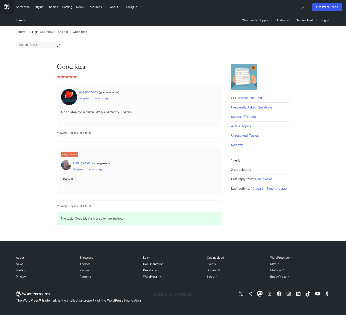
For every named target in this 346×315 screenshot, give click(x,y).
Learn (147, 257)
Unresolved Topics (245, 136)
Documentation (153, 264)
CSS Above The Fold (54, 31)
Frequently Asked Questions (251, 107)
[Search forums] (58, 45)
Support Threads (243, 117)
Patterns (85, 276)
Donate (213, 270)
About (20, 257)
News (19, 264)
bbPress (277, 270)
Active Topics (241, 126)
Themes (85, 264)
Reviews (237, 145)
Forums (20, 20)
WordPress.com (282, 257)
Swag (212, 276)
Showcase (87, 257)
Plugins (84, 270)
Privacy (21, 276)
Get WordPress (327, 7)
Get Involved (215, 257)
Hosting (21, 270)
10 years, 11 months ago (94, 98)
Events (211, 264)
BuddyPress (280, 276)
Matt (275, 264)
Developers (151, 270)
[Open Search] (302, 7)
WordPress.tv (153, 276)
